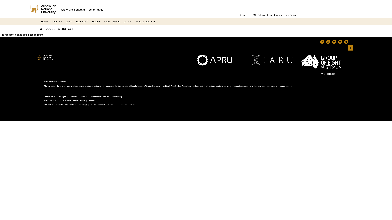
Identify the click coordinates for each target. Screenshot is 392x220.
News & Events (112, 21)
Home (44, 21)
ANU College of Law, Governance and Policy (272, 16)
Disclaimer (73, 97)
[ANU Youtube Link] (340, 42)
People (96, 21)
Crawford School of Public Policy (82, 9)
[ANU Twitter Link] (328, 42)
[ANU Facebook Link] (322, 42)
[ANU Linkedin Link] (334, 42)
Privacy (83, 97)
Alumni (128, 21)
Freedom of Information (99, 97)
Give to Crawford (145, 21)
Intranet (242, 15)
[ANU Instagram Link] (346, 42)
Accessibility (117, 97)
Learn (69, 21)
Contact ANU (49, 97)
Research (81, 21)
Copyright (62, 97)
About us (57, 21)
